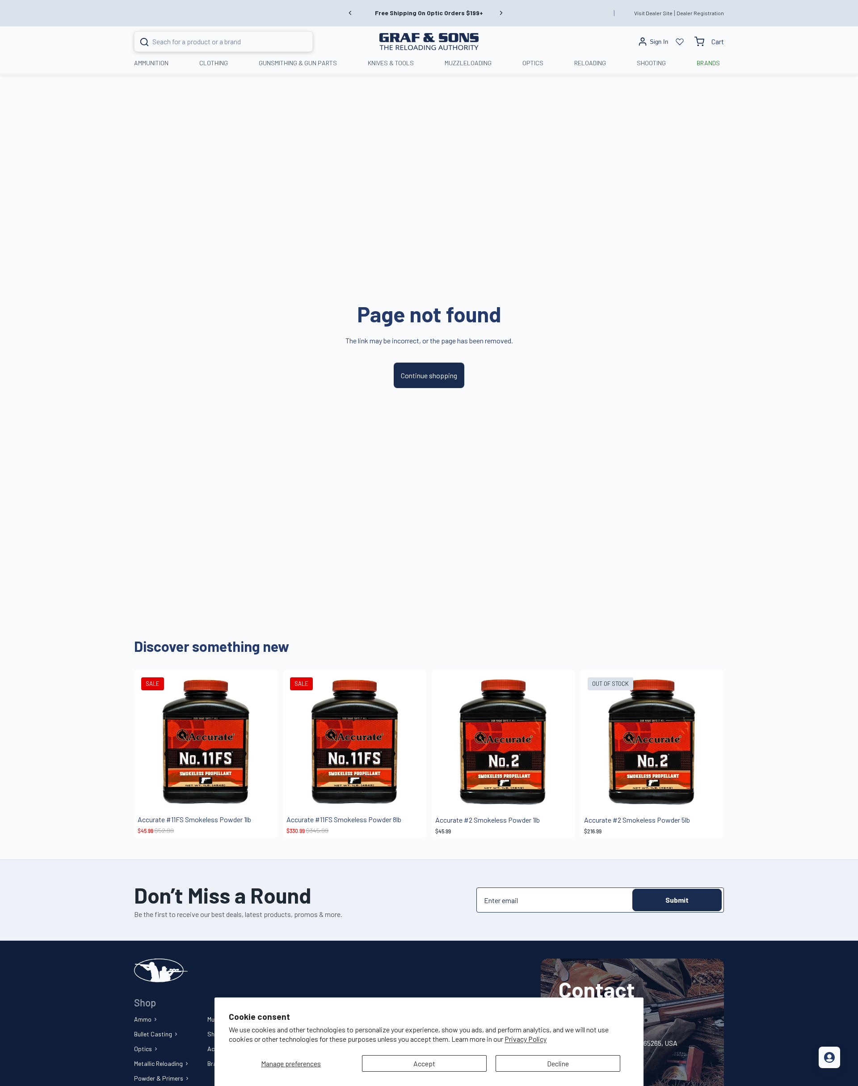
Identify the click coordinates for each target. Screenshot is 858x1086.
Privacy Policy (526, 1039)
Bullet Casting (153, 1034)
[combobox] (212, 41)
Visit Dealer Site (653, 13)
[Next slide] (501, 13)
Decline (558, 1063)
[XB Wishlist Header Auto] (680, 41)
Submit (677, 900)
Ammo (142, 1019)
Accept (424, 1063)
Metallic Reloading (158, 1063)
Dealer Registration (700, 13)
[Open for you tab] (829, 1057)
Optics (143, 1048)
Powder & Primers (158, 1078)
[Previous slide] (350, 13)
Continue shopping (429, 375)
